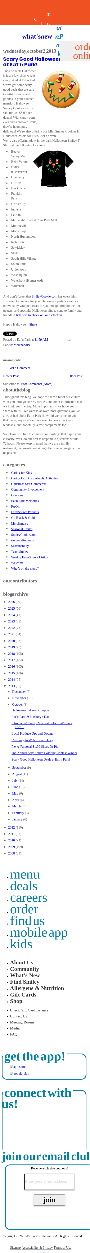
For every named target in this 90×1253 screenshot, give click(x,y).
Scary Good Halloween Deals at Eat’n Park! (41, 759)
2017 (12, 660)
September (19, 767)
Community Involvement (27, 489)
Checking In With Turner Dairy (32, 740)
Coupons (17, 495)
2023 (12, 621)
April (16, 800)
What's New (25, 975)
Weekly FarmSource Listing (29, 557)
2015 (12, 673)
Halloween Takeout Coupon (30, 710)
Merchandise (22, 345)
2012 (12, 827)
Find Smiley (25, 982)
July (15, 780)
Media (15, 1028)
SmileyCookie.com (44, 296)
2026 (12, 602)
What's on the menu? (25, 568)
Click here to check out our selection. (38, 315)
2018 (12, 653)
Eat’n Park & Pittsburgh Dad (31, 716)
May (15, 793)
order (24, 909)
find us (27, 920)
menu (25, 874)
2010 (12, 840)
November (19, 698)
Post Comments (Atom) (36, 384)
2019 (12, 647)
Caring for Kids (21, 472)
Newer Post (11, 376)
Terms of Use (62, 1247)
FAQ (13, 1034)
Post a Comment (19, 368)
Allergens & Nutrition (37, 988)
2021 (12, 634)
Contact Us (18, 1016)
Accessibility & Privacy (37, 1247)
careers (35, 49)
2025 (12, 608)
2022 (12, 628)
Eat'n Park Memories (25, 501)
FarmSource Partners (25, 512)
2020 (12, 641)
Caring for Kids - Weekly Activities (34, 478)
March (17, 806)
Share (33, 324)
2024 (12, 615)
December (19, 691)
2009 (12, 847)
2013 (12, 686)
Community (24, 969)
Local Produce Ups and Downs (32, 733)
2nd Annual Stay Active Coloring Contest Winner (44, 753)
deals (29, 49)
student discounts (22, 540)
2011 (12, 834)
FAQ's (15, 506)
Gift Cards (23, 995)
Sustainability (20, 546)
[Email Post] (68, 339)
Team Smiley (19, 551)
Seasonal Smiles (21, 529)
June (15, 787)
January (17, 819)
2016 (12, 666)
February (18, 813)
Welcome (17, 563)
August (17, 774)
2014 (12, 679)
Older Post (75, 376)
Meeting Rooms (22, 1022)
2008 (12, 853)
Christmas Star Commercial (29, 484)
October (18, 704)
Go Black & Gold (23, 517)
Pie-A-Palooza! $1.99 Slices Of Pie (35, 746)
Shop (16, 1001)
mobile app (39, 932)
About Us (21, 962)
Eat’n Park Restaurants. (38, 1236)
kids (21, 943)
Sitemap (15, 1247)
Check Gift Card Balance (29, 1010)
